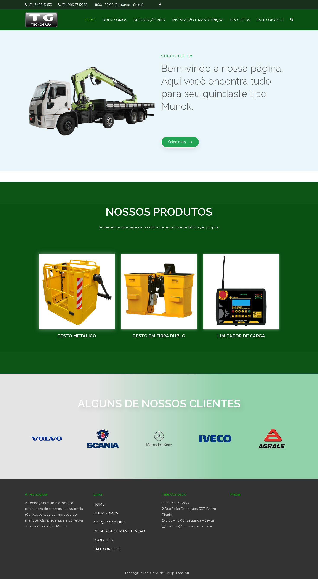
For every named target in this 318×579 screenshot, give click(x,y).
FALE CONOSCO (270, 20)
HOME (90, 20)
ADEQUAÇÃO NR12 (149, 20)
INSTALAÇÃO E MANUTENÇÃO (198, 20)
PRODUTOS (240, 20)
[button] (180, 142)
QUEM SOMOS (114, 20)
